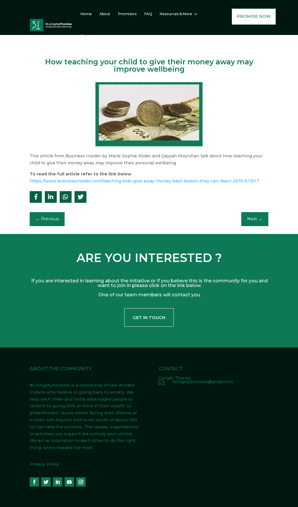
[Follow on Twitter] (46, 482)
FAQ (148, 14)
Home (86, 14)
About (105, 14)
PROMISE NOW (254, 16)
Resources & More (176, 14)
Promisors (127, 14)
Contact (88, 36)
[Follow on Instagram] (81, 482)
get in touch (149, 317)
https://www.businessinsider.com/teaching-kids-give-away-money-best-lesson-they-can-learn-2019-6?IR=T (144, 181)
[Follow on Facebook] (34, 482)
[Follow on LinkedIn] (57, 482)
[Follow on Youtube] (69, 482)
